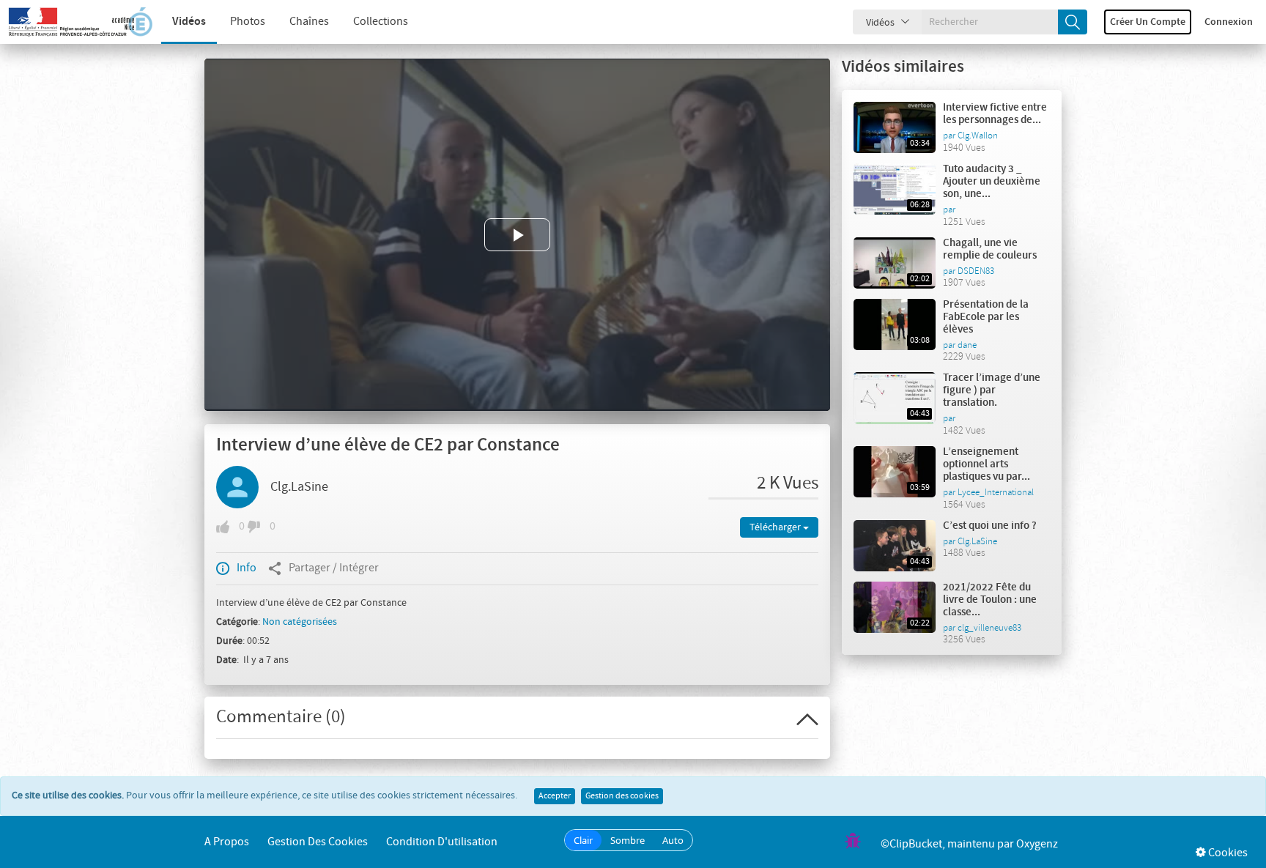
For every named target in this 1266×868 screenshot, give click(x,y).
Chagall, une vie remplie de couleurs (990, 249)
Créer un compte (1147, 22)
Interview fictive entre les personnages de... (995, 113)
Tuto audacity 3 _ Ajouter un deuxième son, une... (991, 181)
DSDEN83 (976, 271)
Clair (583, 840)
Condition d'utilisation (441, 842)
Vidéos (189, 21)
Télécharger (776, 527)
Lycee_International (996, 492)
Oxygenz (1037, 844)
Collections (380, 21)
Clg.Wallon (978, 135)
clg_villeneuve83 (989, 628)
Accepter (554, 796)
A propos (226, 842)
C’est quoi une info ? (990, 526)
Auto (673, 840)
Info (246, 568)
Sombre (627, 840)
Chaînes (309, 21)
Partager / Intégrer (334, 568)
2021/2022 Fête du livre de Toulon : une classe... (990, 600)
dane (967, 345)
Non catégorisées (299, 621)
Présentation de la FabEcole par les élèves (986, 317)
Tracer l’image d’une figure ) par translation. (991, 390)
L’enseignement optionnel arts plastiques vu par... (986, 464)
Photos (247, 21)
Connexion (1228, 22)
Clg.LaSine (299, 487)
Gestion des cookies (622, 796)
